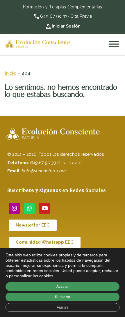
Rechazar (62, 297)
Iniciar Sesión (66, 26)
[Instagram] (14, 208)
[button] (33, 225)
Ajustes (62, 307)
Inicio (10, 73)
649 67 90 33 (53, 16)
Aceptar (62, 287)
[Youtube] (44, 208)
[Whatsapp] (29, 208)
